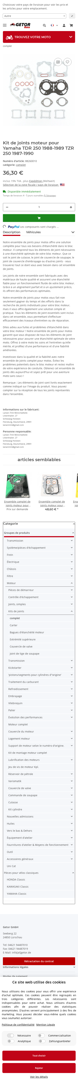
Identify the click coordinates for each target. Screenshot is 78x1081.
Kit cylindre (15, 809)
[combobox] (34, 16)
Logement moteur (19, 738)
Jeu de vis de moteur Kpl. (23, 767)
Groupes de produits (17, 533)
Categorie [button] (10, 523)
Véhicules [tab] (33, 232)
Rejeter (39, 1068)
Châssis (11, 569)
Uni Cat (11, 866)
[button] (44, 25)
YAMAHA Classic (16, 893)
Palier (11, 710)
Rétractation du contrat (39, 961)
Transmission (15, 540)
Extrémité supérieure (23, 639)
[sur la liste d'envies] (67, 62)
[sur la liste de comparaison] (58, 62)
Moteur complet (18, 724)
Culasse (13, 802)
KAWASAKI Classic (18, 886)
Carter (13, 625)
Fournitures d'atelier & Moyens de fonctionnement (37, 845)
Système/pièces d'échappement (26, 547)
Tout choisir (39, 1055)
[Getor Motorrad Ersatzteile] (19, 25)
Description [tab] (11, 232)
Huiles (11, 823)
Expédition (36, 181)
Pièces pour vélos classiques (21, 872)
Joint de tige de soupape (24, 653)
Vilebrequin (15, 703)
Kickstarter (14, 667)
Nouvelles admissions (20, 816)
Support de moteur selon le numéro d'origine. (36, 745)
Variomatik (14, 781)
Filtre (10, 576)
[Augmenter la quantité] (71, 207)
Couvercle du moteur (21, 731)
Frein (10, 554)
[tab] (39, 37)
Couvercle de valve (21, 646)
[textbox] (34, 16)
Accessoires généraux (20, 859)
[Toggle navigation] (5, 23)
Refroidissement (18, 689)
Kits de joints (16, 611)
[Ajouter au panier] (39, 218)
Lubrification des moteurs (24, 760)
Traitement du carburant (23, 682)
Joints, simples (17, 604)
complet (21, 165)
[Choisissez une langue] (54, 25)
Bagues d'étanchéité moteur (27, 632)
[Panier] (71, 25)
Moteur (11, 583)
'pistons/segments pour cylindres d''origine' (34, 675)
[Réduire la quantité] (7, 207)
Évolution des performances (25, 717)
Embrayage (15, 696)
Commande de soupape (22, 795)
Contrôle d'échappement (23, 597)
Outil (10, 852)
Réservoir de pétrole (20, 774)
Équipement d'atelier (19, 837)
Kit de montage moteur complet (27, 752)
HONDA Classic (16, 879)
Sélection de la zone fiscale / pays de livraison (31, 185)
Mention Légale (45, 1024)
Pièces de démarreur (21, 590)
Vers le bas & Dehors (19, 830)
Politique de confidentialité (18, 1024)
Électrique (13, 562)
